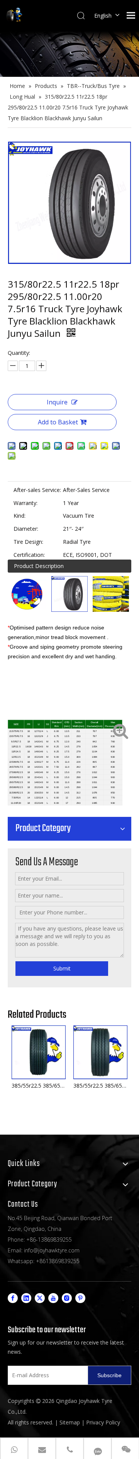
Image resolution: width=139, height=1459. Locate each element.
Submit (62, 968)
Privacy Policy (103, 1422)
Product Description (39, 566)
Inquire (57, 402)
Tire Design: (28, 541)
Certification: (29, 554)
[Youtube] (53, 1298)
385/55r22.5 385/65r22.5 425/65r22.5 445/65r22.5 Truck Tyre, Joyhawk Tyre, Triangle (39, 1085)
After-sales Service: (37, 490)
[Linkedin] (26, 1298)
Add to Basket (58, 422)
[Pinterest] (80, 1298)
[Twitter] (40, 1298)
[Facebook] (13, 1298)
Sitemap (69, 1422)
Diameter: (26, 528)
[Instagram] (67, 1298)
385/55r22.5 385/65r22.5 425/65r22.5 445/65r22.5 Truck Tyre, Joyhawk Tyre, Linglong (100, 1085)
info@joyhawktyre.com (52, 1250)
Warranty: (25, 503)
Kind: (19, 515)
